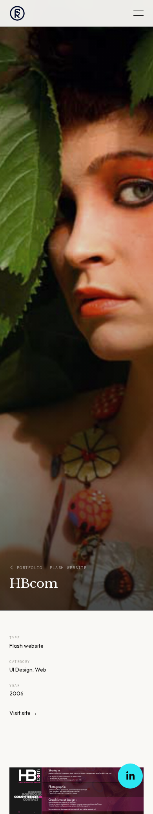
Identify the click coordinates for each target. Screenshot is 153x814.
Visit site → (23, 713)
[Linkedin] (130, 776)
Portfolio (30, 567)
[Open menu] (138, 13)
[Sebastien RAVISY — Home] (17, 13)
